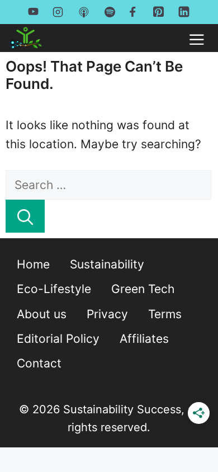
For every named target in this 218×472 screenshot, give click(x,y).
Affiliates (144, 339)
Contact (39, 363)
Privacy (107, 314)
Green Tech (142, 289)
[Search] (25, 216)
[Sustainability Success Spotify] (110, 11)
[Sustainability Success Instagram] (58, 11)
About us (42, 314)
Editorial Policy (58, 339)
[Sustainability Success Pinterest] (158, 14)
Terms (165, 314)
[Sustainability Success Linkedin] (184, 15)
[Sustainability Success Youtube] (33, 11)
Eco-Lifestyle (54, 289)
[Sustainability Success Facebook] (134, 11)
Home (33, 264)
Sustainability (107, 264)
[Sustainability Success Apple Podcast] (84, 11)
